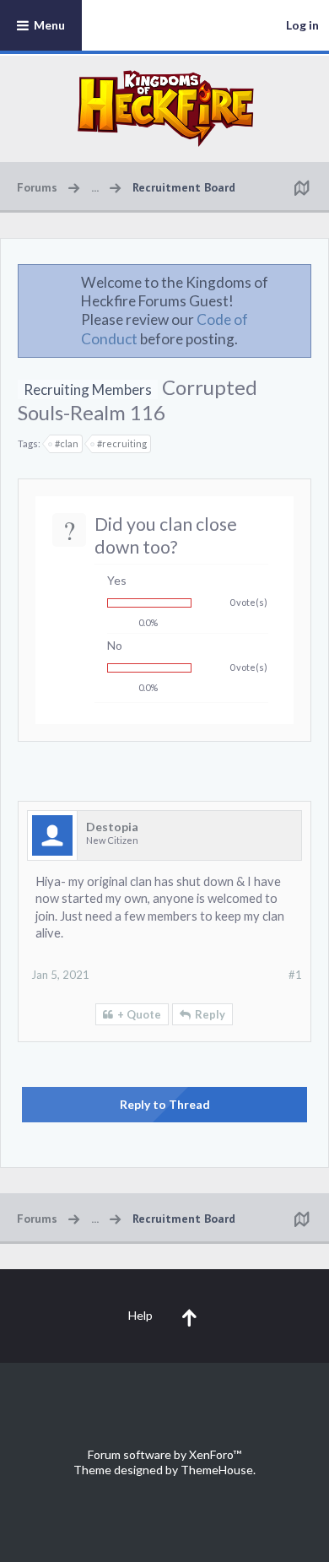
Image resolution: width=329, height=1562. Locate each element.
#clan (66, 443)
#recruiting (122, 443)
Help (140, 1315)
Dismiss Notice (299, 282)
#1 (295, 974)
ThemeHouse (217, 1469)
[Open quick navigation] (301, 187)
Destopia (112, 826)
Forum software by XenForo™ (164, 1454)
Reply (210, 1014)
